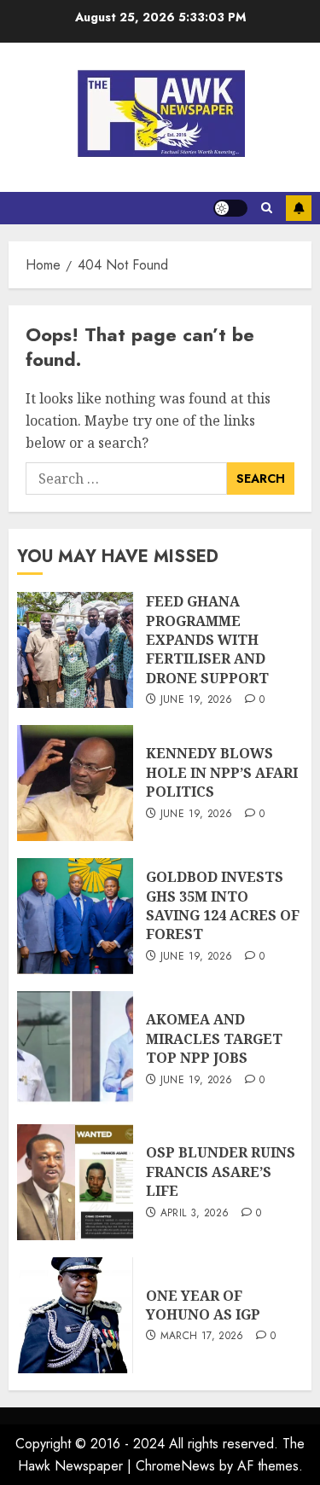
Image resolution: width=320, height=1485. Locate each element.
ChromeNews (175, 1466)
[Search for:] (126, 478)
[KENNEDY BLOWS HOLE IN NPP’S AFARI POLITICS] (75, 783)
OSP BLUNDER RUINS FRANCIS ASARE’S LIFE (220, 1171)
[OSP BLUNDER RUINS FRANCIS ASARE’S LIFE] (75, 1182)
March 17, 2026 (202, 1336)
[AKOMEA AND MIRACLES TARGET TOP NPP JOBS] (75, 1049)
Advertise (298, 208)
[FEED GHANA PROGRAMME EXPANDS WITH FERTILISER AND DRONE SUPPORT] (75, 650)
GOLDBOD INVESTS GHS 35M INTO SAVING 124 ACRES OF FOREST (223, 905)
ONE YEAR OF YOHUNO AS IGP (203, 1305)
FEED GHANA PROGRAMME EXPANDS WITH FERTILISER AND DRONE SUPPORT (207, 639)
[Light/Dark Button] (230, 208)
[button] (266, 208)
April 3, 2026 (195, 1214)
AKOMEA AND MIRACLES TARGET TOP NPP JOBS (214, 1038)
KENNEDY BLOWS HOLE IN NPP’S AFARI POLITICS (222, 772)
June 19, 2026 (196, 700)
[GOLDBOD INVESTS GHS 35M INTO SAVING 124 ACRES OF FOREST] (75, 916)
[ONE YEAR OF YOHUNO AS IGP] (75, 1315)
